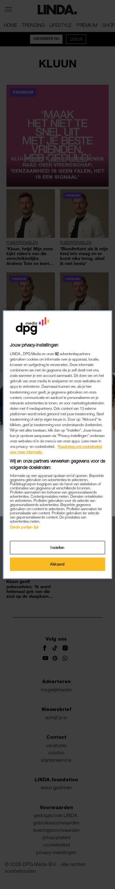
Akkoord (57, 564)
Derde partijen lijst (24, 527)
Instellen (57, 547)
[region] (57, 444)
